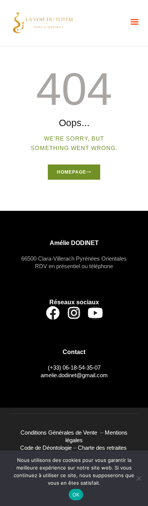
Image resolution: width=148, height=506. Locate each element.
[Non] (138, 478)
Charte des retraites (103, 447)
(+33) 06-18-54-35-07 (74, 367)
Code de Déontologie (46, 447)
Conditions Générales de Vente (60, 432)
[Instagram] (74, 313)
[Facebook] (53, 313)
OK (76, 495)
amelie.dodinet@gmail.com (74, 375)
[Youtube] (95, 313)
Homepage (71, 172)
